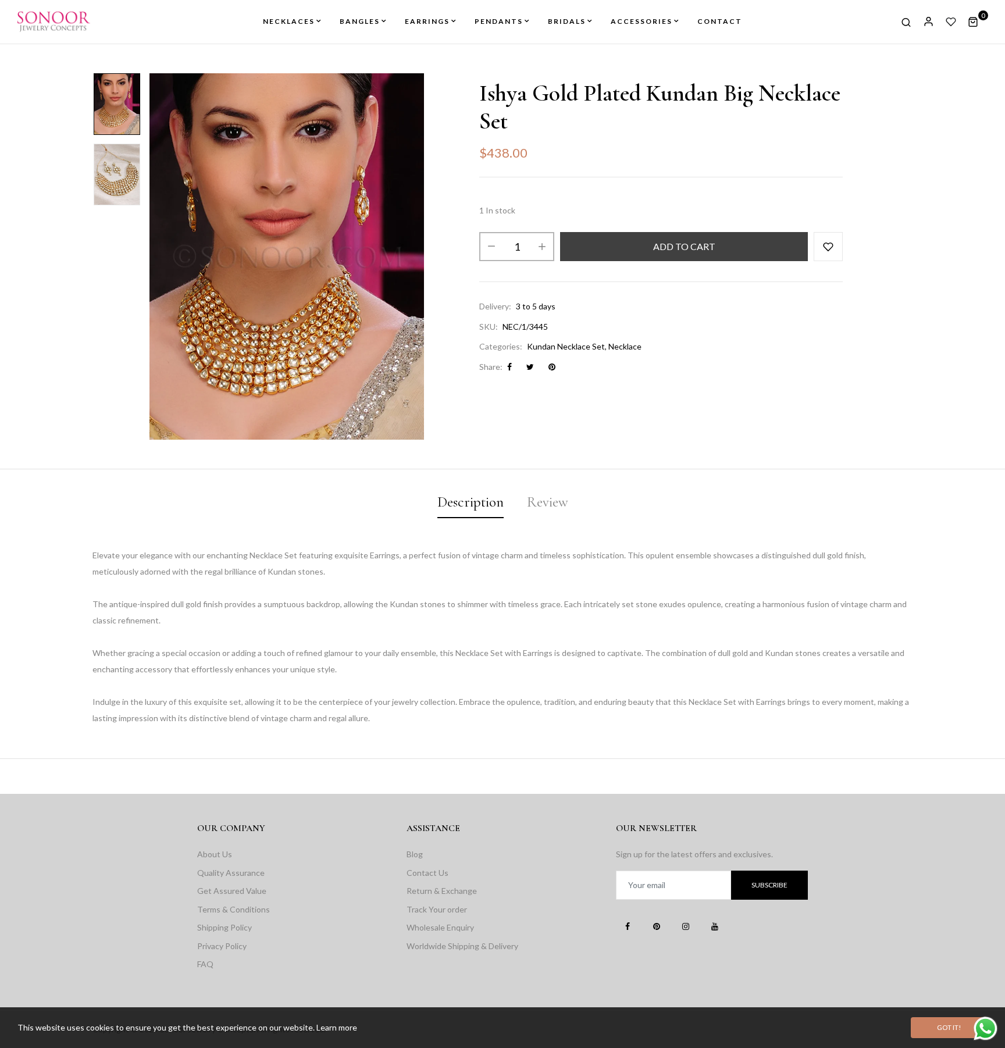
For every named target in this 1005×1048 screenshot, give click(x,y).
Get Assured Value (231, 891)
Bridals (567, 21)
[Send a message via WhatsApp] (985, 1028)
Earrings (427, 21)
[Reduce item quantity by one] (491, 246)
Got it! (949, 1027)
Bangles (360, 21)
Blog (415, 854)
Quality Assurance (231, 873)
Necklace (625, 346)
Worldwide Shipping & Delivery (462, 946)
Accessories (641, 21)
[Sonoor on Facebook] (627, 926)
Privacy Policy (222, 946)
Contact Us (427, 873)
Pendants (499, 21)
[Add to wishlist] (828, 246)
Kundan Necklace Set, (567, 346)
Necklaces (289, 21)
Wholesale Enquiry (440, 927)
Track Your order (437, 909)
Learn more (336, 1027)
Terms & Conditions (233, 909)
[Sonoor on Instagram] (685, 926)
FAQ (205, 964)
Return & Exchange (442, 891)
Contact (719, 21)
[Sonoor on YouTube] (714, 926)
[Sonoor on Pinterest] (656, 926)
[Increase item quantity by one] (542, 246)
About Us (214, 854)
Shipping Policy (224, 927)
